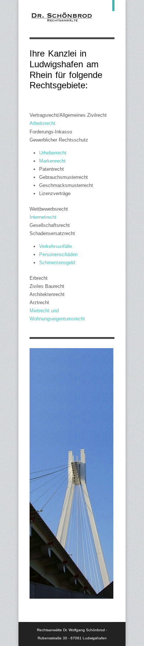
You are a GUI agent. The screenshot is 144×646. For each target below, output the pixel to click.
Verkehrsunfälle (55, 246)
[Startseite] (62, 22)
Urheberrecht (52, 153)
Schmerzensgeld (57, 262)
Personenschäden (58, 254)
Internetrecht (43, 217)
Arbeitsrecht (42, 123)
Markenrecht (52, 161)
